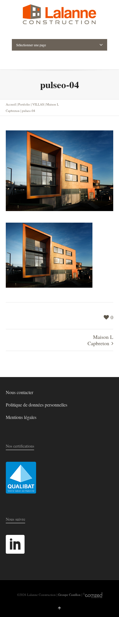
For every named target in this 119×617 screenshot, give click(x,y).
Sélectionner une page (31, 45)
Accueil (11, 104)
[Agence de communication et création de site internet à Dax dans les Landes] (92, 594)
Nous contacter (19, 392)
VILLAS (38, 104)
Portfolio (24, 104)
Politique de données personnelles (36, 405)
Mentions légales (21, 417)
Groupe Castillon (69, 594)
